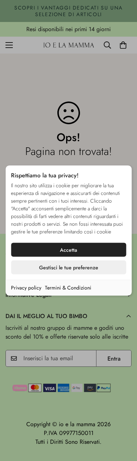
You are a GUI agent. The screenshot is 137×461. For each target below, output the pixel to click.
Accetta (68, 250)
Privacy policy (26, 287)
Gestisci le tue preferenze (68, 267)
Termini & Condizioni (68, 287)
